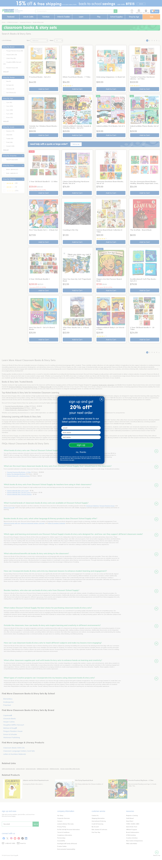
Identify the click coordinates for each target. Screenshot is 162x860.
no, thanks (81, 452)
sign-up (81, 445)
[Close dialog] (102, 399)
